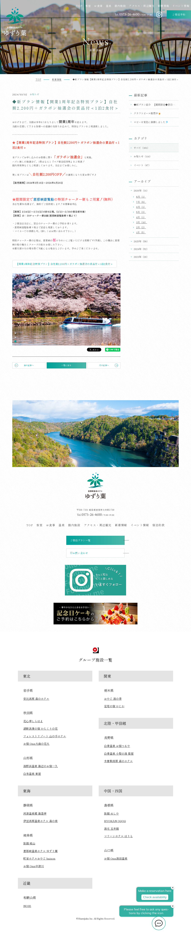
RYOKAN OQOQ (115, 821)
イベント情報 (181, 6)
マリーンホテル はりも (118, 836)
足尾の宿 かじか (114, 706)
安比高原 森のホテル (36, 699)
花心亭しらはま (33, 721)
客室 (88, 6)
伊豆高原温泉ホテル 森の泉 (40, 821)
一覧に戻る (66, 365)
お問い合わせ (80, 553)
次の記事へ (104, 365)
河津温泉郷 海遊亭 (34, 813)
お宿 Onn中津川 (33, 866)
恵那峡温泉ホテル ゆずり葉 (40, 851)
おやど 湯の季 (113, 699)
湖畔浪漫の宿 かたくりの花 (40, 728)
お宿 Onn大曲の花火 (36, 744)
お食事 (98, 6)
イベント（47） (142, 165)
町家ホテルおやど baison (39, 858)
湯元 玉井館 (111, 828)
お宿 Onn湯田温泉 (115, 858)
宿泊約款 (158, 525)
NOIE (27, 906)
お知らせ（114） (143, 156)
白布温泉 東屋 (32, 774)
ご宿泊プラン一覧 (80, 540)
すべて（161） (142, 148)
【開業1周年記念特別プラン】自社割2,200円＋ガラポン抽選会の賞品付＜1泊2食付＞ (64, 264)
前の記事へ (29, 365)
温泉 (109, 6)
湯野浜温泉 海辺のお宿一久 (40, 766)
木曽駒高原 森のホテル (118, 761)
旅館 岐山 (29, 843)
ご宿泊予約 (179, 14)
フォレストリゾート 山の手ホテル (44, 736)
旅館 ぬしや (111, 813)
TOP (79, 6)
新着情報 (163, 6)
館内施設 (120, 6)
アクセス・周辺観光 (142, 6)
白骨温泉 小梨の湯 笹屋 (119, 753)
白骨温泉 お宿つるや (117, 746)
